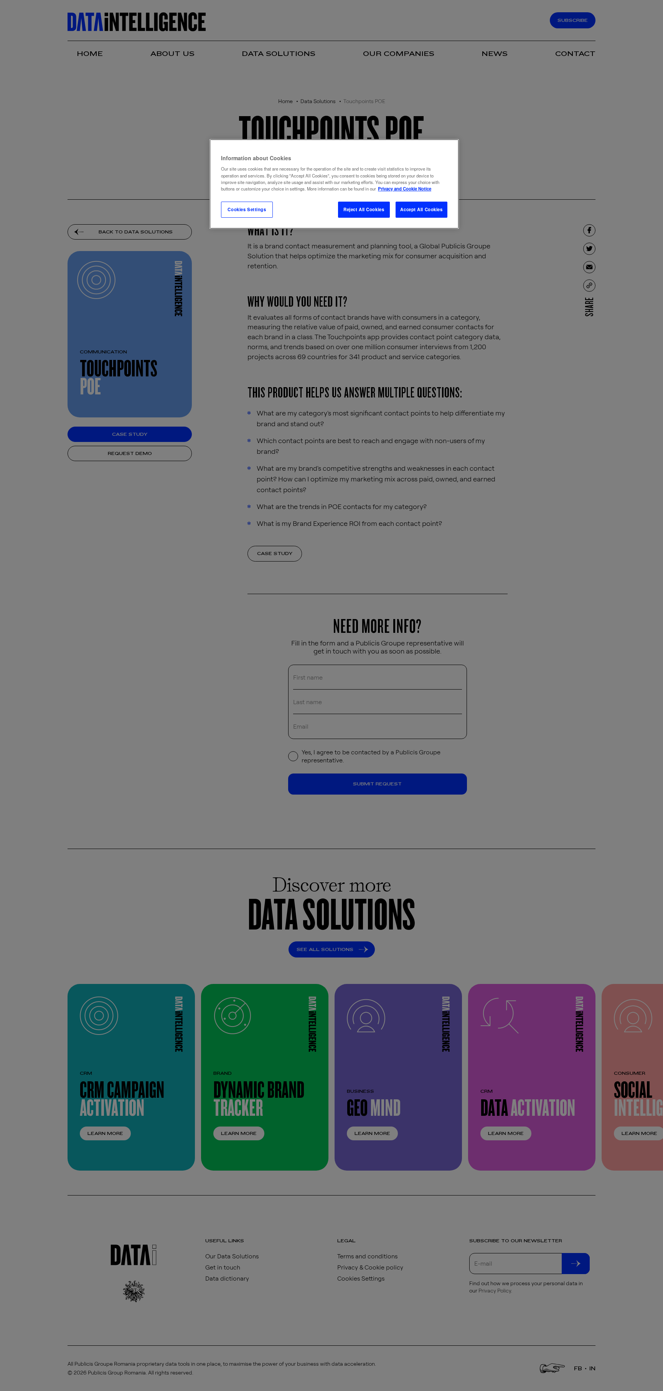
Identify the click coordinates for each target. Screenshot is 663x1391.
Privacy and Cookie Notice (404, 189)
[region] (334, 184)
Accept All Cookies (421, 209)
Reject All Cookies (363, 209)
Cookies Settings (247, 209)
